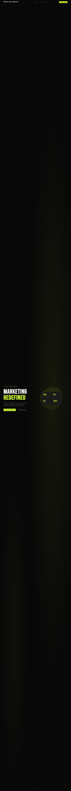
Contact (46, 2)
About (30, 2)
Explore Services (9, 409)
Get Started (63, 2)
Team (41, 2)
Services (36, 2)
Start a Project (22, 409)
